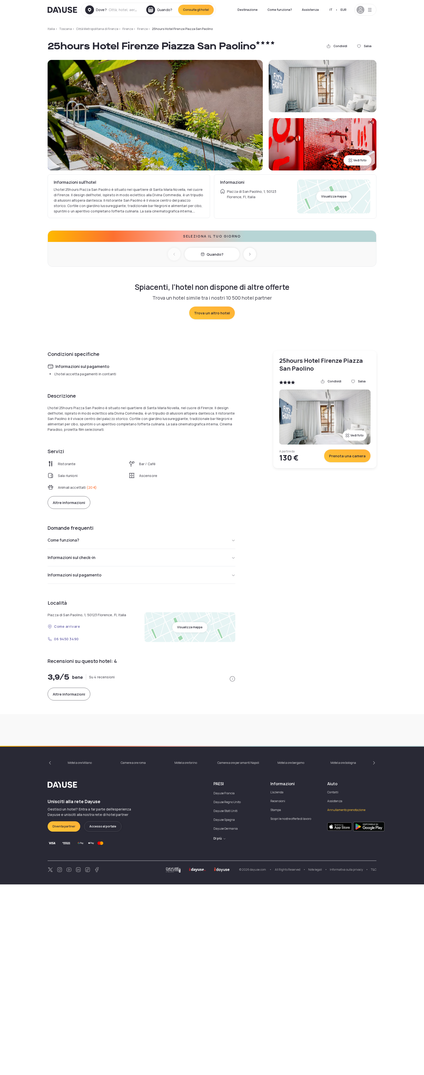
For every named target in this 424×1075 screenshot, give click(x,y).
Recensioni (277, 801)
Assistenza (310, 10)
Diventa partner (64, 826)
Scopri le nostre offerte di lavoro (290, 819)
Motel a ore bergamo (291, 763)
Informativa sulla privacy (346, 869)
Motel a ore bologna (343, 763)
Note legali (315, 869)
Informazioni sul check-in (71, 557)
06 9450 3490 (66, 639)
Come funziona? (279, 10)
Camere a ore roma (133, 763)
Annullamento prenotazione (346, 810)
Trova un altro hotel (212, 313)
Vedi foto (360, 160)
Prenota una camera (347, 456)
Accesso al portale (102, 826)
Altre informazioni (69, 502)
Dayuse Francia (224, 793)
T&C (373, 869)
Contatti (332, 792)
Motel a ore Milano (80, 763)
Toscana (65, 29)
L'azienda (276, 792)
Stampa (275, 810)
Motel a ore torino (185, 763)
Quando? (215, 254)
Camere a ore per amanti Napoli (238, 763)
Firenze (127, 29)
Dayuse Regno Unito (227, 802)
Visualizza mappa (333, 196)
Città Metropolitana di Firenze (97, 29)
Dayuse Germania (225, 828)
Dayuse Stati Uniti (225, 811)
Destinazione (248, 10)
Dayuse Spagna (224, 820)
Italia (51, 29)
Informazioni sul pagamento (74, 575)
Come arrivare (67, 626)
